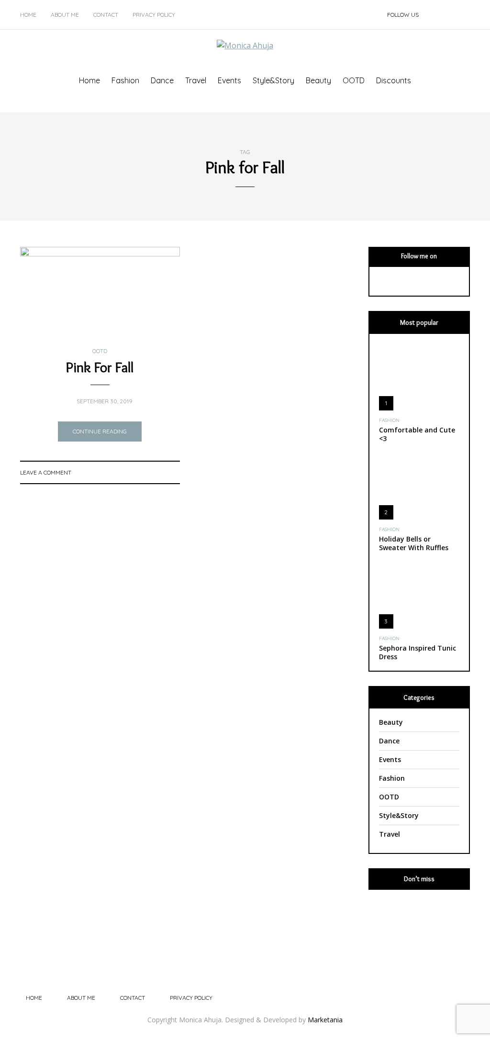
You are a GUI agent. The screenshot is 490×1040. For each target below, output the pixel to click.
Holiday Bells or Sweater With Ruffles (413, 543)
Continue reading (100, 431)
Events (229, 80)
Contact (105, 14)
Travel (195, 80)
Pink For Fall (100, 367)
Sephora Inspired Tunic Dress (417, 652)
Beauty (318, 80)
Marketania (325, 1019)
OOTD (354, 80)
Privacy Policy (154, 14)
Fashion (125, 80)
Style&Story (273, 80)
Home (28, 14)
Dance (162, 80)
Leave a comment (45, 472)
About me (65, 14)
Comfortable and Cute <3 (417, 434)
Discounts (393, 80)
